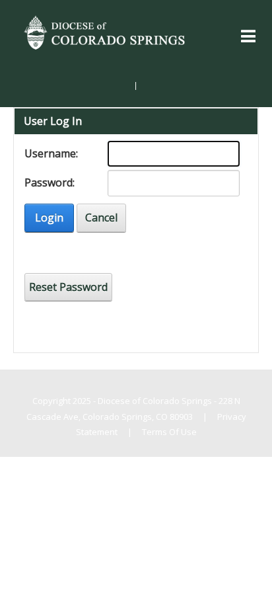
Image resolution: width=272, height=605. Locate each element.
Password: (49, 182)
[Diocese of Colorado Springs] (105, 31)
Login (49, 217)
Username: (51, 153)
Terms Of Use (169, 432)
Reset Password (68, 287)
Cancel (101, 217)
